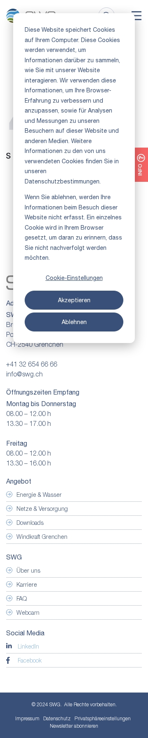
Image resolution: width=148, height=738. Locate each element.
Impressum (27, 718)
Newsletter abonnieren (74, 726)
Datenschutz (57, 718)
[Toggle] (136, 15)
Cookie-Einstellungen (74, 278)
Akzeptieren (74, 300)
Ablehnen (74, 322)
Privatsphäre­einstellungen (102, 719)
